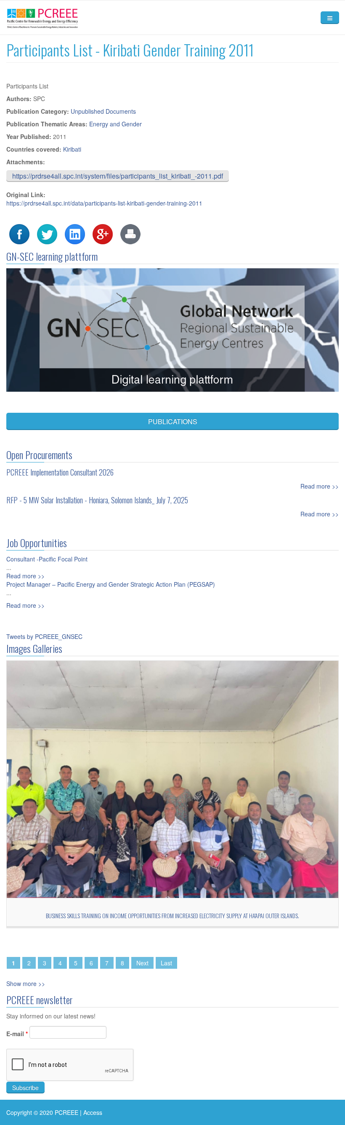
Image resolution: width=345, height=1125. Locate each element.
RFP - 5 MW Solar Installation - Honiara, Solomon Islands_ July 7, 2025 (97, 499)
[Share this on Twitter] (47, 233)
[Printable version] (130, 233)
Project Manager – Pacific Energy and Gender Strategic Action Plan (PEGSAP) (110, 584)
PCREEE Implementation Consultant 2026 (60, 472)
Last (166, 963)
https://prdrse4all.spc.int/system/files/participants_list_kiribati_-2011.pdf (117, 176)
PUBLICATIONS (172, 421)
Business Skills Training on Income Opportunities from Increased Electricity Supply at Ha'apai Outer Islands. (172, 915)
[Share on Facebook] (19, 233)
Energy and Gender (115, 124)
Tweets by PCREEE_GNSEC (44, 636)
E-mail (17, 1033)
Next (142, 963)
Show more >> (25, 983)
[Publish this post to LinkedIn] (75, 233)
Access (92, 1112)
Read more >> (319, 486)
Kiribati (72, 149)
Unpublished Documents (103, 111)
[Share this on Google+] (103, 233)
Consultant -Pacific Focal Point (47, 559)
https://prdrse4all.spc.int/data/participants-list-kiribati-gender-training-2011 (104, 203)
